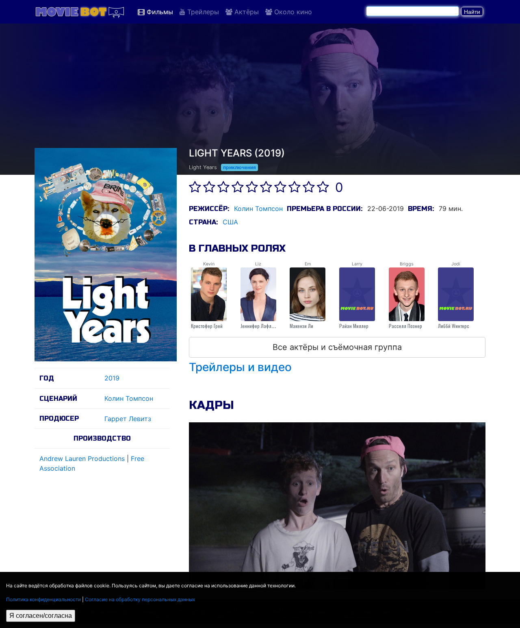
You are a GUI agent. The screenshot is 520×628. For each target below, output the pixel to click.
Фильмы (159, 12)
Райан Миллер (353, 325)
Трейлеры (202, 12)
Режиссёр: (209, 209)
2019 (111, 378)
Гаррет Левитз (127, 419)
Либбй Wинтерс (453, 325)
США (230, 222)
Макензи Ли (301, 325)
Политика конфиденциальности (43, 599)
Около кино (292, 12)
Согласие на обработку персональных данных (140, 599)
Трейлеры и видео (240, 367)
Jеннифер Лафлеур (259, 325)
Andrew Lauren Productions (82, 458)
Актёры (245, 12)
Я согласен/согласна (40, 615)
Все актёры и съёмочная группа (337, 347)
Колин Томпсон (128, 398)
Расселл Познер (405, 325)
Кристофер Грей (207, 325)
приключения (239, 167)
